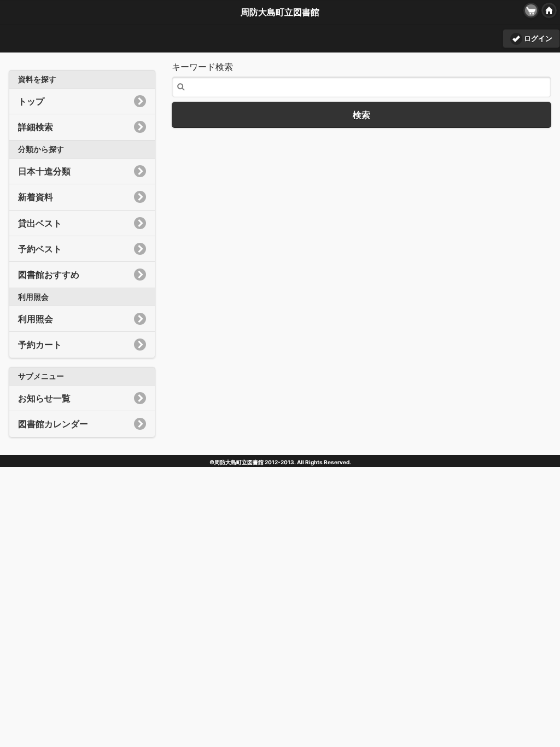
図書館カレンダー (53, 423)
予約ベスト (40, 248)
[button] (531, 10)
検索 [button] (361, 114)
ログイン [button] (538, 38)
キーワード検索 (202, 66)
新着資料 (35, 196)
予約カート (40, 344)
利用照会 (35, 318)
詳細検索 (35, 126)
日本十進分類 (44, 171)
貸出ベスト (40, 223)
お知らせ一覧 (44, 398)
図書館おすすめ (48, 274)
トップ (31, 101)
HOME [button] (549, 10)
